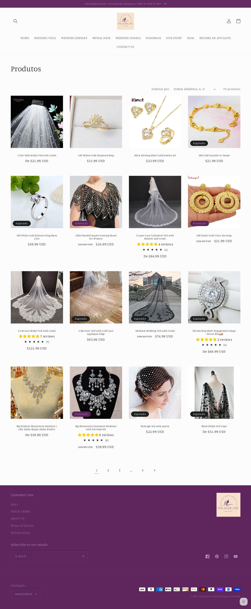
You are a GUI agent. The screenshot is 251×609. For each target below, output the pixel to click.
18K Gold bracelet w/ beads (214, 155)
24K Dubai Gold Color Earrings (214, 235)
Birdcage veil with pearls (155, 426)
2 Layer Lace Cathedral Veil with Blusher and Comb (155, 237)
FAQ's (14, 504)
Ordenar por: (160, 89)
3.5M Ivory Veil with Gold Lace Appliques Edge (95, 332)
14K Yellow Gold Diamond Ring (96, 155)
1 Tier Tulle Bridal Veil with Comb (36, 155)
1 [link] (97, 470)
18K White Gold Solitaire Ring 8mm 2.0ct (37, 237)
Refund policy (20, 532)
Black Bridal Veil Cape (214, 426)
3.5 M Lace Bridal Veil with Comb (37, 330)
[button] (15, 21)
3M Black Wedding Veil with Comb (155, 330)
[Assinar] (82, 556)
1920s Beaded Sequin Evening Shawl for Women (96, 237)
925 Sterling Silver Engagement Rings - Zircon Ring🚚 (214, 332)
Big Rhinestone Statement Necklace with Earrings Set (96, 428)
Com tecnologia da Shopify (225, 596)
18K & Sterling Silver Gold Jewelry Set (155, 155)
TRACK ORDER (20, 511)
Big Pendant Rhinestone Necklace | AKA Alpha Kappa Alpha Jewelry (37, 428)
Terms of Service (22, 525)
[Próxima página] (154, 470)
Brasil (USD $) (23, 594)
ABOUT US (17, 518)
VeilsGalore (204, 596)
